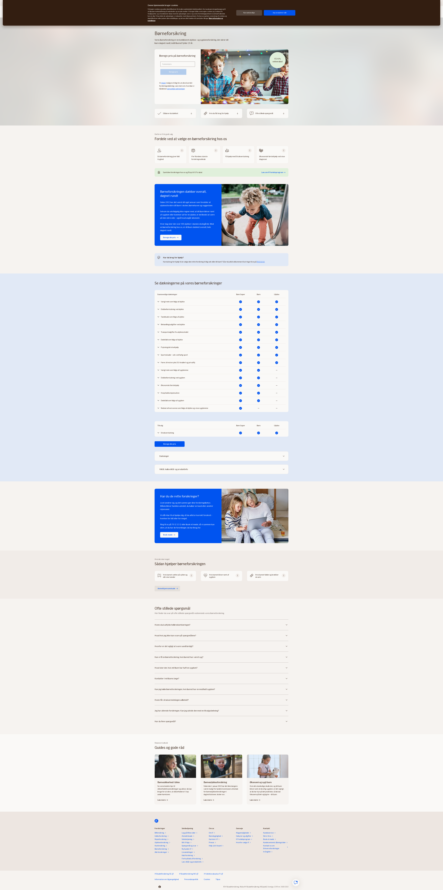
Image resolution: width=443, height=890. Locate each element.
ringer (163, 83)
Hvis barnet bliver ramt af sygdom (219, 576)
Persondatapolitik (191, 879)
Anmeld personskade (166, 588)
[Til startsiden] (156, 821)
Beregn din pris (169, 237)
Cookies (207, 879)
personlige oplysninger (176, 89)
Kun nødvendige (249, 13)
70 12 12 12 (261, 262)
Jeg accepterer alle (280, 13)
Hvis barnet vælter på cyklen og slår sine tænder (175, 576)
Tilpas (218, 879)
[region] (221, 13)
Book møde (167, 535)
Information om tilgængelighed (167, 879)
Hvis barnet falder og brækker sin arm (266, 576)
